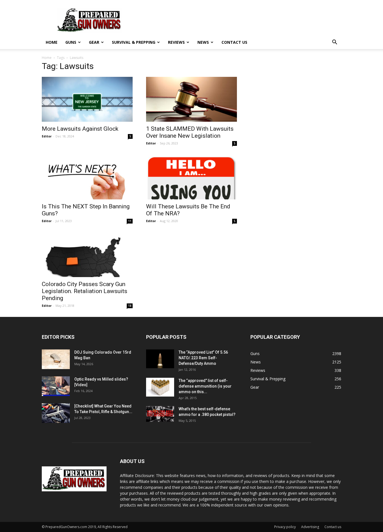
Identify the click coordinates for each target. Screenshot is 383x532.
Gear (94, 42)
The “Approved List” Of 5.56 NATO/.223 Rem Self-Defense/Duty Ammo (203, 358)
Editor (47, 136)
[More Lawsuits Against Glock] (87, 99)
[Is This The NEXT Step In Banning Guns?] (87, 177)
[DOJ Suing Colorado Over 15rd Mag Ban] (56, 359)
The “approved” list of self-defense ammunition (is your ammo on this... (205, 386)
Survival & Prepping (133, 42)
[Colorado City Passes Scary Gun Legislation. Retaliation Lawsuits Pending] (87, 254)
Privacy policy (285, 526)
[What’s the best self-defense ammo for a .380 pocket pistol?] (160, 414)
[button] (334, 42)
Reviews (176, 42)
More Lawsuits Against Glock (80, 128)
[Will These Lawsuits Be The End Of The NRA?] (191, 177)
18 (129, 306)
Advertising (310, 526)
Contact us (234, 42)
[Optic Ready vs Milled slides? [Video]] (56, 386)
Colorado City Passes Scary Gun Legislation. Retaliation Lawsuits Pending (84, 291)
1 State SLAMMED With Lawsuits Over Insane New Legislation (190, 132)
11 (129, 221)
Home (51, 42)
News (203, 42)
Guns (70, 42)
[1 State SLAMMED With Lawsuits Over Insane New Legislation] (191, 99)
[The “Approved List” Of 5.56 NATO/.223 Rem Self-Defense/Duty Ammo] (160, 358)
